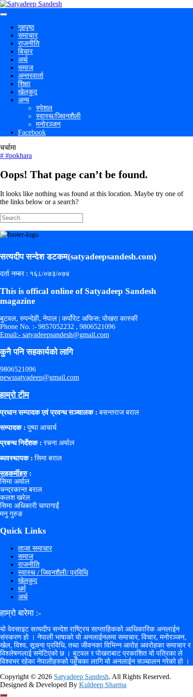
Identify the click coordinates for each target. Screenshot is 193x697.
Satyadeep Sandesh (81, 676)
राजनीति (28, 43)
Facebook (32, 132)
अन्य (23, 100)
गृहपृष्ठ (26, 27)
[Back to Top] (3, 695)
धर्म (22, 588)
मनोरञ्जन (48, 124)
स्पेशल (44, 108)
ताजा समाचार (35, 548)
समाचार (28, 35)
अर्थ (23, 59)
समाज (25, 67)
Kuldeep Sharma (103, 684)
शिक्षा (24, 84)
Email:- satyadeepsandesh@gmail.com (54, 334)
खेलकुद (27, 92)
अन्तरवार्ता (31, 75)
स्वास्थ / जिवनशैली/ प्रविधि (53, 572)
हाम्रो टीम (14, 394)
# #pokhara (16, 155)
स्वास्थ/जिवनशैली (58, 116)
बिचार (25, 51)
